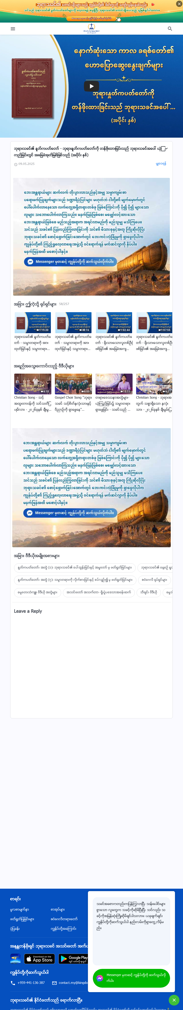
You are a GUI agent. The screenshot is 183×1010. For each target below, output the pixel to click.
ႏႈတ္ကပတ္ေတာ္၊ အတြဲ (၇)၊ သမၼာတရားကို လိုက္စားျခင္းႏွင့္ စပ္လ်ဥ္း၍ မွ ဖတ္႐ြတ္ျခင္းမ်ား (75, 580)
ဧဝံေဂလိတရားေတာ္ (64, 919)
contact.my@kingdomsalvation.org (84, 983)
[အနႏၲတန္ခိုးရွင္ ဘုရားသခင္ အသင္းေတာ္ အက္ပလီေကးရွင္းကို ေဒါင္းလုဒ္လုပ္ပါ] (15, 959)
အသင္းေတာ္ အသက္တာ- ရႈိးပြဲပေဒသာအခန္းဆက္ (99, 592)
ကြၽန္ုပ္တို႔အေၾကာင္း (63, 929)
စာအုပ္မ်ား (58, 909)
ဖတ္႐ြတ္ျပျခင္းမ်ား (22, 919)
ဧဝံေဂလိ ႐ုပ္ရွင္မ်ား (154, 580)
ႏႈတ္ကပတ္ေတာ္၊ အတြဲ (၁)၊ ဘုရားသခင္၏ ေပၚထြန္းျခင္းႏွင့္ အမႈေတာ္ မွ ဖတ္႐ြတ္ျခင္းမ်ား (75, 568)
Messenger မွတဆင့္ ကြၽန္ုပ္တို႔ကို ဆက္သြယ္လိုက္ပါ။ (136, 978)
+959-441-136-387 (31, 983)
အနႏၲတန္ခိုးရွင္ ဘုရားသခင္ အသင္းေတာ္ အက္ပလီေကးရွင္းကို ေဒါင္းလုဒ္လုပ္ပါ (74, 946)
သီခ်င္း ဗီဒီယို (148, 592)
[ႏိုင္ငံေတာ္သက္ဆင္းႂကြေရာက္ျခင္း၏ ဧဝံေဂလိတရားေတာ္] (91, 29)
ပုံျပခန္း (15, 929)
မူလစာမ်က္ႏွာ (19, 909)
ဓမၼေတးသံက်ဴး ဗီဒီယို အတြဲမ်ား (37, 592)
